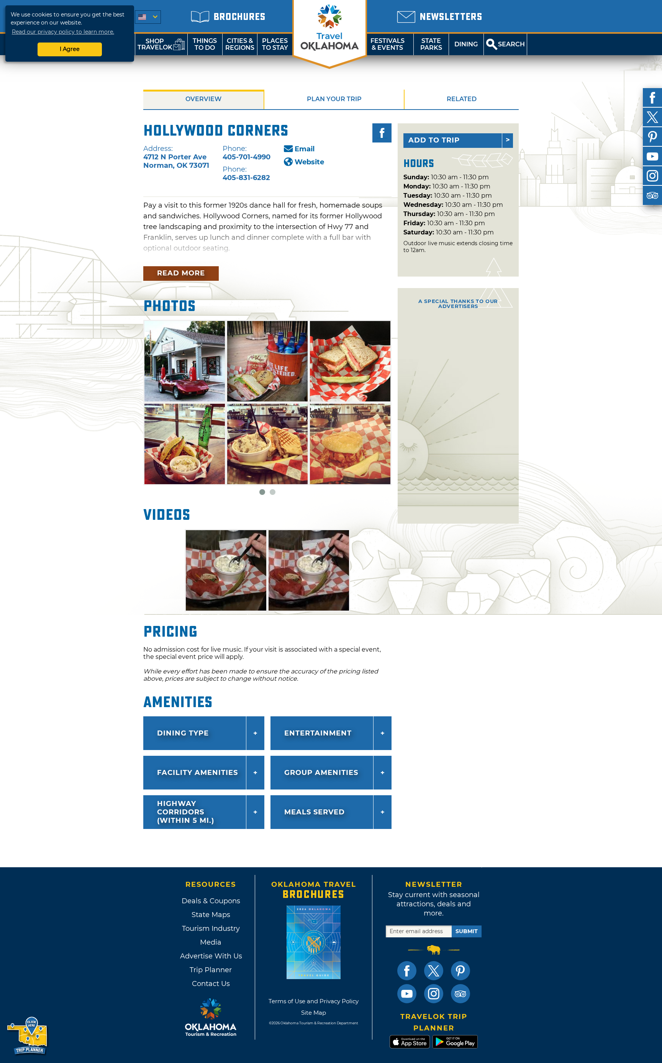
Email (305, 149)
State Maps (211, 915)
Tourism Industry (211, 928)
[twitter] (652, 117)
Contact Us (211, 983)
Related (462, 99)
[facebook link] (406, 970)
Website (309, 162)
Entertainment (318, 733)
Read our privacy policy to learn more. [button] (63, 31)
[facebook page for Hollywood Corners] (382, 132)
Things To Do (205, 44)
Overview (203, 99)
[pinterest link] (460, 970)
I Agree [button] (70, 49)
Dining (466, 44)
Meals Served (314, 812)
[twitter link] (433, 970)
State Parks (431, 44)
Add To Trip (434, 140)
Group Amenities (321, 772)
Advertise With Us (210, 956)
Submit (467, 931)
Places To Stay (275, 44)
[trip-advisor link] (460, 993)
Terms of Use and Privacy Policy (314, 1001)
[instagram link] (433, 993)
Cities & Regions (239, 44)
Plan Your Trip (334, 99)
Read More (181, 273)
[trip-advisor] (652, 195)
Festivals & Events (387, 44)
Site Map (313, 1012)
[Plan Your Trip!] (28, 1036)
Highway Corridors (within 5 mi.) (185, 812)
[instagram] (652, 175)
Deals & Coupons (211, 901)
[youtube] (652, 156)
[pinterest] (652, 136)
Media (210, 942)
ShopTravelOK (155, 44)
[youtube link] (406, 993)
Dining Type (183, 733)
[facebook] (652, 97)
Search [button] (511, 44)
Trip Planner (211, 970)
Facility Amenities (197, 772)
